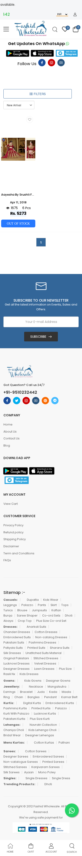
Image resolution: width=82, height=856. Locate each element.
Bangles (34, 697)
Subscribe (38, 336)
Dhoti (68, 615)
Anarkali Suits (36, 626)
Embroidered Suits (17, 637)
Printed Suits (36, 647)
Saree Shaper (27, 615)
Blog (6, 445)
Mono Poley (47, 772)
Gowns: (9, 680)
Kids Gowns (32, 680)
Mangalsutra (57, 686)
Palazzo (27, 604)
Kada (53, 691)
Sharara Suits (59, 647)
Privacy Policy (13, 525)
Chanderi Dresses (16, 631)
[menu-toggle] (6, 29)
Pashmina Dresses (42, 642)
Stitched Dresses (45, 658)
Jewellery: (11, 686)
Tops (65, 604)
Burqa (7, 615)
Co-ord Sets (51, 615)
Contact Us (11, 438)
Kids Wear (50, 599)
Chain (18, 697)
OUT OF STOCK (18, 223)
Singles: (9, 778)
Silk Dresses (12, 652)
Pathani (64, 742)
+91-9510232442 (20, 392)
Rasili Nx (9, 674)
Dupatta (33, 599)
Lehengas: (11, 724)
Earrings (9, 691)
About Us (10, 431)
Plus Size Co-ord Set (51, 620)
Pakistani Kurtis (14, 718)
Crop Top (25, 620)
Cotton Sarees (35, 751)
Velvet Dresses (45, 663)
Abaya (8, 620)
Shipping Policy (14, 539)
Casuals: (10, 599)
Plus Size (65, 668)
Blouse (22, 610)
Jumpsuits (39, 610)
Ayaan (29, 772)
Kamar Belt (69, 697)
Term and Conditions (18, 553)
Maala (66, 691)
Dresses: (10, 626)
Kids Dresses (29, 674)
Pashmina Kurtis (15, 708)
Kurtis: (8, 703)
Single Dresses (36, 778)
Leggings (10, 604)
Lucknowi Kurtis (45, 713)
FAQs (7, 560)
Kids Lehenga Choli (42, 729)
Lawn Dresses (44, 668)
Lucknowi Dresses (16, 663)
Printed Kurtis (41, 708)
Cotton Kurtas (44, 742)
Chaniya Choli (13, 729)
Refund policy (13, 532)
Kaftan (56, 610)
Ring (6, 697)
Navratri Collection (43, 724)
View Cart (10, 504)
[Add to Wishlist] (29, 119)
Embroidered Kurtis (60, 703)
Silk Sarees (11, 772)
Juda (41, 691)
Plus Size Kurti (40, 718)
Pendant (50, 697)
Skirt (54, 604)
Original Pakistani (16, 658)
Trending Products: (19, 784)
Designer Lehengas (39, 735)
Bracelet (26, 691)
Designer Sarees (15, 756)
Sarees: (9, 751)
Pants (42, 604)
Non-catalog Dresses (51, 637)
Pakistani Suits (13, 642)
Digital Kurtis (32, 703)
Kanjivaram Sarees (45, 767)
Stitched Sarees (15, 767)
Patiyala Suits (13, 647)
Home (8, 424)
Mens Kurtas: (14, 742)
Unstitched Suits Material (44, 652)
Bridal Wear (12, 735)
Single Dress (61, 778)
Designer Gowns (58, 680)
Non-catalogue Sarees (20, 761)
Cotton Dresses (46, 631)
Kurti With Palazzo (16, 713)
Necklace (36, 686)
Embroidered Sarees (48, 756)
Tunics (8, 610)
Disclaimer (11, 546)
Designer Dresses (16, 668)
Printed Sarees (53, 761)
